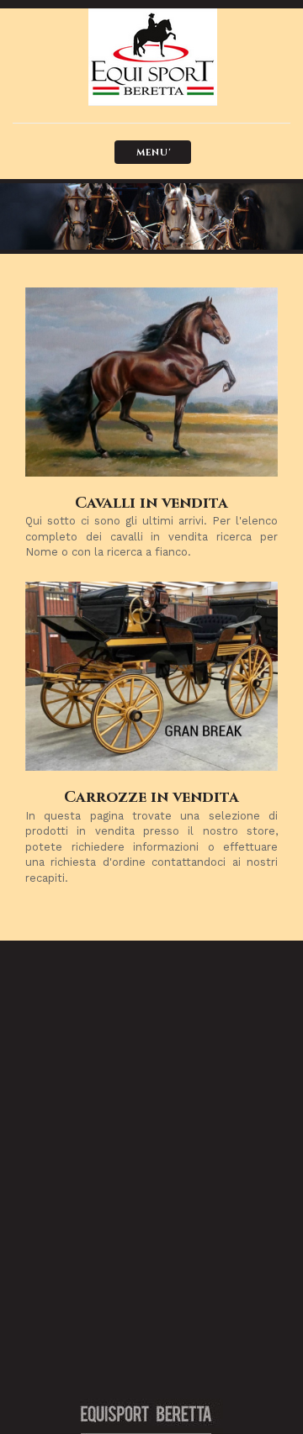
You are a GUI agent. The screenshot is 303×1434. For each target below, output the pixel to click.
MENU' (153, 152)
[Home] (139, 57)
